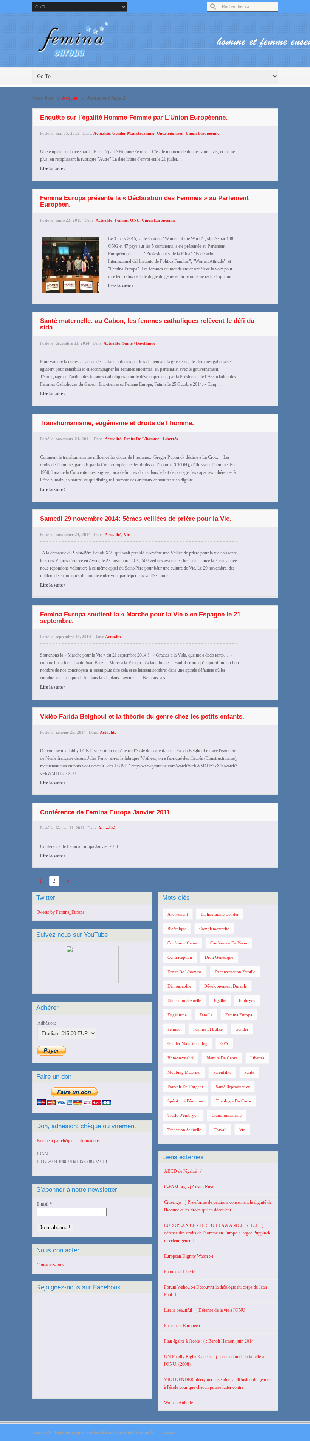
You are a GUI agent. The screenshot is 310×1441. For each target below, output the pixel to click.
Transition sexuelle (184, 1129)
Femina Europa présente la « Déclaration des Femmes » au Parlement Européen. (144, 201)
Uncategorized (170, 133)
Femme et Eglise (208, 1029)
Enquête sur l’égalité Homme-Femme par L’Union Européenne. (134, 117)
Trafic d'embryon (183, 1115)
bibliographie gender (220, 914)
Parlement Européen (182, 1325)
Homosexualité (180, 1058)
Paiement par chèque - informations (68, 1140)
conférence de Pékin (228, 943)
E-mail (44, 1204)
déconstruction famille (235, 971)
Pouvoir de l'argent (185, 1086)
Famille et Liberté (179, 1271)
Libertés (257, 1058)
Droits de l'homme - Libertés (151, 438)
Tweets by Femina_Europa (60, 912)
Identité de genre (221, 1058)
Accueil (70, 98)
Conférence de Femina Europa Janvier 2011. (106, 812)
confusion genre (182, 943)
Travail (220, 1129)
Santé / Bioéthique (138, 343)
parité (249, 1072)
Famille (206, 1014)
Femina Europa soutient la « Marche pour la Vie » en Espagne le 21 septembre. (140, 617)
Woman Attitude (178, 1402)
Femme (121, 220)
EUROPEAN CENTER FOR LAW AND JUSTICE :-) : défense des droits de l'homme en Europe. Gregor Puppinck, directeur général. (217, 1233)
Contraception (179, 957)
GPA (224, 1043)
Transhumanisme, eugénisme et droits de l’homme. (117, 423)
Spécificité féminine (185, 1101)
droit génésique (219, 957)
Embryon (247, 1000)
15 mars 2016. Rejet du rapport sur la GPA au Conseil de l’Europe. (93, 1432)
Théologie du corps (233, 1101)
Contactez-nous (50, 1264)
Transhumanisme (227, 1115)
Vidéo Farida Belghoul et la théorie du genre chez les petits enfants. (142, 716)
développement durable (225, 986)
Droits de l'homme (184, 971)
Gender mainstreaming (133, 133)
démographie (179, 986)
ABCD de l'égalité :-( (183, 1171)
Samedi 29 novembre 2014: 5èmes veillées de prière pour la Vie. (135, 518)
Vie (127, 534)
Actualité (101, 133)
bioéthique (176, 928)
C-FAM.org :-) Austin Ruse (189, 1186)
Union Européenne (202, 133)
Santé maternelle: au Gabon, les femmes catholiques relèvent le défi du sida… (147, 324)
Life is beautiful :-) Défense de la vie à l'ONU (204, 1310)
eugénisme (177, 1014)
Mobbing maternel (183, 1072)
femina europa (238, 1014)
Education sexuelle (184, 1000)
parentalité (222, 1072)
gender (242, 1029)
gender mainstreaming (187, 1043)
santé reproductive (233, 1086)
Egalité (220, 1000)
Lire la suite (53, 168)
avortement (177, 914)
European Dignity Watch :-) (188, 1256)
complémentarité (214, 928)
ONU (135, 220)
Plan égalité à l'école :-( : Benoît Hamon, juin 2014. (209, 1341)
